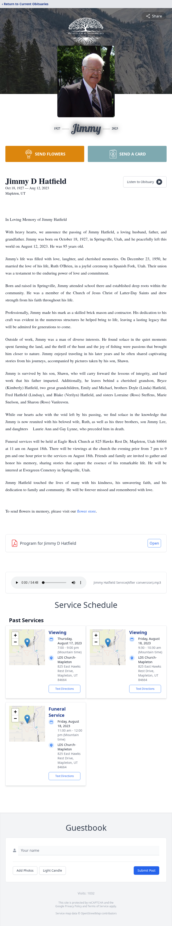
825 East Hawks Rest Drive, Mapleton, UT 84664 (69, 673)
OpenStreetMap (91, 913)
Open (154, 543)
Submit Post (146, 870)
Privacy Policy (73, 906)
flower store (86, 511)
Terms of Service (98, 906)
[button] (27, 642)
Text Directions (64, 689)
